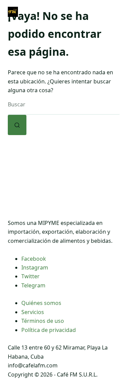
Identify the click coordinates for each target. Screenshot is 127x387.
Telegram (33, 285)
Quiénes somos (41, 303)
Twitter (30, 276)
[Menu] (116, 12)
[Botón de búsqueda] (17, 125)
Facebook (33, 258)
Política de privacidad (48, 330)
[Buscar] (86, 12)
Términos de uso (42, 321)
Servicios (32, 312)
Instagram (34, 267)
